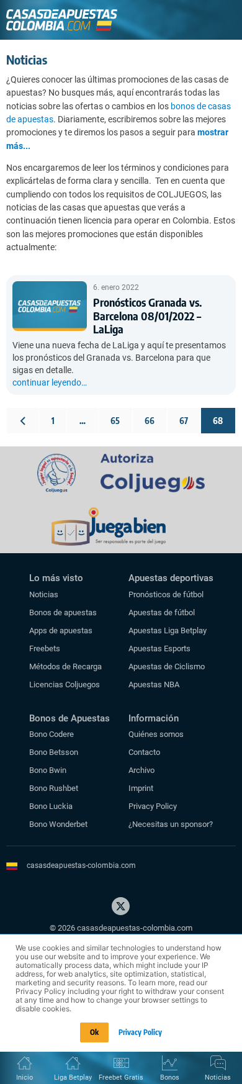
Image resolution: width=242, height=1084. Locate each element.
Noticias (43, 594)
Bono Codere (51, 734)
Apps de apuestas (60, 630)
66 (150, 420)
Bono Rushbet (53, 788)
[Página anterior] (22, 420)
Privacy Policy (152, 806)
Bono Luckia (51, 806)
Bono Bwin (47, 770)
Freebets (44, 648)
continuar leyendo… (49, 382)
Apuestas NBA (153, 684)
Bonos (169, 1077)
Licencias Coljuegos (64, 684)
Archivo (141, 770)
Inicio (24, 1077)
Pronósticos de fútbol (166, 594)
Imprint (140, 788)
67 (183, 420)
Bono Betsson (53, 752)
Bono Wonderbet (58, 824)
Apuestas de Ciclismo (166, 666)
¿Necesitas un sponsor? (170, 824)
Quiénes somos (156, 734)
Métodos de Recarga (65, 666)
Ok (94, 1032)
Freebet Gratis (121, 1077)
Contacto (144, 752)
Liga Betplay (73, 1077)
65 (115, 420)
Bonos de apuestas (63, 612)
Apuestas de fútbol (161, 612)
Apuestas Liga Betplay (167, 630)
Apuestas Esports (159, 648)
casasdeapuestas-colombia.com (81, 865)
